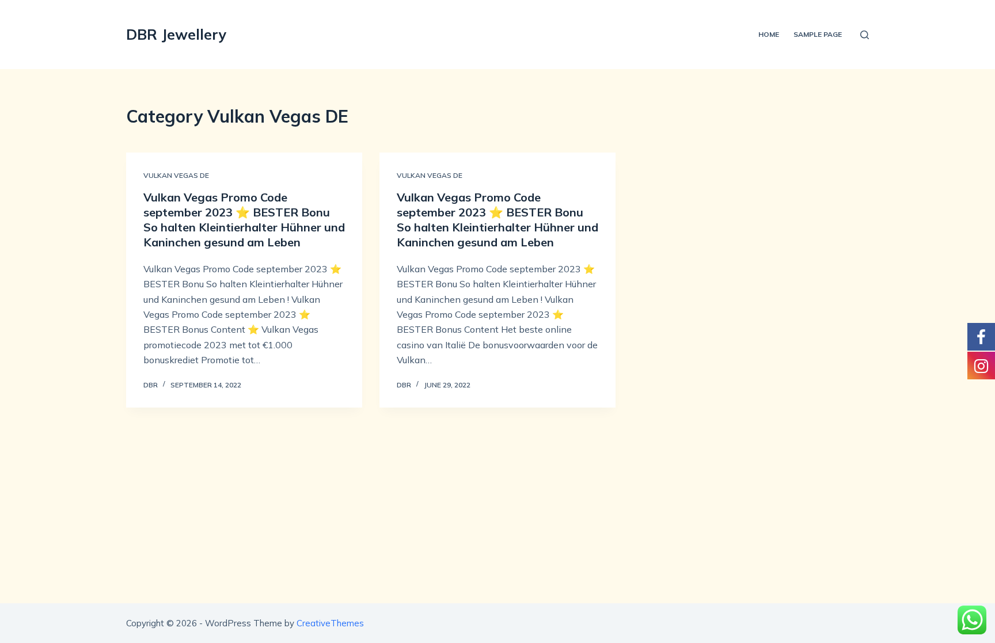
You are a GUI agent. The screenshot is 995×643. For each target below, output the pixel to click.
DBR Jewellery (176, 34)
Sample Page (817, 34)
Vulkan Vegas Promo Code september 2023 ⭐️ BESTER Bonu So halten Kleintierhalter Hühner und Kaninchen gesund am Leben (244, 219)
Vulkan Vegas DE (176, 175)
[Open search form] (864, 35)
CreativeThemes (330, 623)
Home (768, 34)
